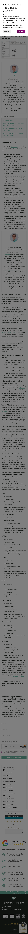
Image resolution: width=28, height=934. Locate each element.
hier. (22, 27)
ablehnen (7, 31)
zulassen (21, 31)
